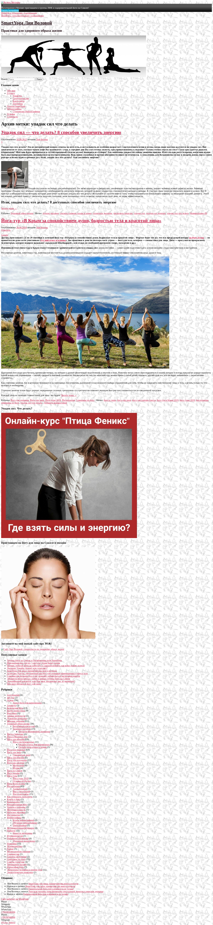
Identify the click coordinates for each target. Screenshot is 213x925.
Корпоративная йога (17, 804)
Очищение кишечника (24, 841)
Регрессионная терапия (18, 851)
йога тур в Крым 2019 (168, 400)
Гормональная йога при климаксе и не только (50, 889)
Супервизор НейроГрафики (26, 111)
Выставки (12, 713)
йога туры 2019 (187, 400)
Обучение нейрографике (25, 823)
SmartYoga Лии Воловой (26, 22)
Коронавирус (13, 802)
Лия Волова (42, 139)
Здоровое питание (22, 729)
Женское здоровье (16, 721)
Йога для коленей (21, 791)
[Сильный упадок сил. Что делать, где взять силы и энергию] (69, 537)
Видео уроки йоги (16, 710)
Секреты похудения (16, 856)
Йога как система (15, 763)
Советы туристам (15, 862)
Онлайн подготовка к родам (33, 747)
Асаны (10, 700)
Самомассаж (13, 854)
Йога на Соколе (14, 770)
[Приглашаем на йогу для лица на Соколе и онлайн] (48, 638)
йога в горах (110, 400)
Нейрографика (14, 109)
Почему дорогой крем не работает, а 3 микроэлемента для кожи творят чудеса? (46, 665)
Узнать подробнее (10, 10)
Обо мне (11, 90)
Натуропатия (13, 815)
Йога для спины (21, 794)
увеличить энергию (123, 213)
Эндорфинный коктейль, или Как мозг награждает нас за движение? (41, 681)
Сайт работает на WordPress (15, 899)
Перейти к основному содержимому (19, 13)
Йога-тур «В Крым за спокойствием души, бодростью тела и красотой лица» (81, 220)
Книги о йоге (13, 799)
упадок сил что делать (178, 213)
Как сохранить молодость (19, 796)
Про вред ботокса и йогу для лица (24, 684)
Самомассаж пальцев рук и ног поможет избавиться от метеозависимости (43, 676)
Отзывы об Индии (22, 781)
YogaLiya (17, 96)
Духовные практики (17, 718)
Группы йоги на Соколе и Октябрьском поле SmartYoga (34, 660)
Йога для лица (37, 400)
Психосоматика (14, 846)
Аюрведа (11, 705)
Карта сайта (18, 101)
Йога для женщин (16, 739)
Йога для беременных (23, 742)
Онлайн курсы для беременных (34, 744)
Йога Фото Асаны (16, 783)
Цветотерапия (20, 825)
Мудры (16, 768)
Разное (10, 849)
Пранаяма (12, 843)
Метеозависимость (16, 810)
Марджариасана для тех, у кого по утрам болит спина (33, 663)
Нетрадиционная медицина (20, 828)
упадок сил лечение (156, 213)
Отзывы (11, 114)
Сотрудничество (21, 98)
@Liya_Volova (8, 922)
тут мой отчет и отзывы (53, 240)
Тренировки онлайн (17, 864)
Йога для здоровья (20, 400)
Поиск (4, 79)
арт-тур (10, 697)
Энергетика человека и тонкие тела (24, 870)
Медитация (18, 765)
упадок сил (139, 213)
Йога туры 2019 (53, 400)
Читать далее (9, 208)
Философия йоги (15, 867)
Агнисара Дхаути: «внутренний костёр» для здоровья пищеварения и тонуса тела (47, 673)
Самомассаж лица (21, 755)
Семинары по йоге (85, 400)
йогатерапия (202, 400)
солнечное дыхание (102, 213)
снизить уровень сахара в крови (76, 213)
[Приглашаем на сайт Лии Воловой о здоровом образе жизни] (32, 649)
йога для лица (124, 400)
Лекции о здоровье (16, 807)
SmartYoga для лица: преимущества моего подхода (32, 671)
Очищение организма (17, 838)
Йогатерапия (68, 400)
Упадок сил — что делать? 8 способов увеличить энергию (61, 132)
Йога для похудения (17, 760)
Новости (11, 830)
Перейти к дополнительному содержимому (22, 15)
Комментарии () (198, 213)
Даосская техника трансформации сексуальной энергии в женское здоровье (65, 891)
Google (4, 235)
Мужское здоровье (16, 812)
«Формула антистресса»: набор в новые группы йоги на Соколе (38, 678)
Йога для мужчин (15, 757)
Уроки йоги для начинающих (27, 703)
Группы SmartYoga (16, 106)
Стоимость (12, 116)
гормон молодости (16, 716)
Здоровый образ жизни (22, 213)
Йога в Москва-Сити (17, 737)
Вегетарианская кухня (24, 726)
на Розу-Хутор (196, 237)
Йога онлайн (13, 773)
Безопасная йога (15, 708)
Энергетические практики (20, 872)
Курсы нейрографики (23, 820)
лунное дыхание (51, 213)
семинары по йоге (10, 403)
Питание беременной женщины (34, 731)
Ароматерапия (20, 789)
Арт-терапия (13, 695)
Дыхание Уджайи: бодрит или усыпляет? (27, 668)
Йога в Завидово (15, 734)
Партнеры (18, 103)
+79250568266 (8, 912)
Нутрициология (15, 836)
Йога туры (12, 776)
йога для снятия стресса (144, 400)
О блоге (11, 93)
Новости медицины (22, 833)
